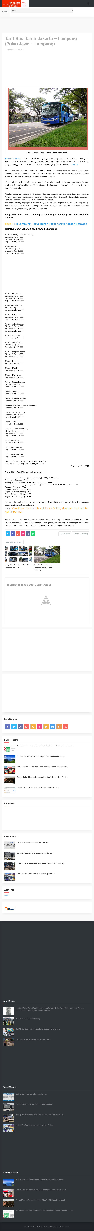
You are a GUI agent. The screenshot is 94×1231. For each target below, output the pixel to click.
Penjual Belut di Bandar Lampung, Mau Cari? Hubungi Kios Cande (42, 777)
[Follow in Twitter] (14, 726)
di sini (75, 164)
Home (4, 12)
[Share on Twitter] (8, 533)
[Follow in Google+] (26, 726)
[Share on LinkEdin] (28, 533)
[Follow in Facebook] (7, 726)
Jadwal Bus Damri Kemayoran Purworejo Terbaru (36, 874)
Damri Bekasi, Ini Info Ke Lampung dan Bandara (35, 853)
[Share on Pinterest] (23, 533)
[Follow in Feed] (46, 726)
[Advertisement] (47, 24)
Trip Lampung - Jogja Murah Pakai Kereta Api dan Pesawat (50, 224)
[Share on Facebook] (13, 533)
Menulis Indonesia (13, 159)
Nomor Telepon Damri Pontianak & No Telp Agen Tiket (38, 788)
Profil (6, 895)
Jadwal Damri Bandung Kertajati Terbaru (32, 842)
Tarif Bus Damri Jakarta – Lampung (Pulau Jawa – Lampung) (43, 567)
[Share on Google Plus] (18, 533)
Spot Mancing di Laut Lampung (28, 1019)
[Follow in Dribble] (39, 726)
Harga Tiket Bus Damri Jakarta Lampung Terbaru (17, 566)
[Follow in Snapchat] (33, 726)
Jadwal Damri (65, 534)
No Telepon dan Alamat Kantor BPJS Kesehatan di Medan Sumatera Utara (45, 746)
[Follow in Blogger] (59, 726)
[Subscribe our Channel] (65, 726)
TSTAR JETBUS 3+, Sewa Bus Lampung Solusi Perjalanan (38, 1029)
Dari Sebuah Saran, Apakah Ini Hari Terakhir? (33, 1039)
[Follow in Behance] (52, 726)
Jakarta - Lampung (80, 534)
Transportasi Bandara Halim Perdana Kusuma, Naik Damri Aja (40, 863)
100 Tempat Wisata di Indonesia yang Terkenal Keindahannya (40, 756)
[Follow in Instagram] (20, 726)
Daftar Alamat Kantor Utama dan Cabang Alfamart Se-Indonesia (42, 767)
